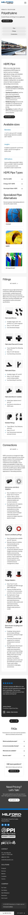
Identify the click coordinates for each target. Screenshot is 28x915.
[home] (7, 3)
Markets (3, 873)
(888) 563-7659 (5, 857)
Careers (3, 879)
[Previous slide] (11, 721)
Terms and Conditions (8, 906)
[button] (25, 3)
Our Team (3, 887)
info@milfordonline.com (7, 859)
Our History (4, 890)
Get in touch (4, 898)
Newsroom (4, 895)
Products (4, 9)
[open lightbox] (14, 46)
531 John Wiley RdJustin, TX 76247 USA (6, 853)
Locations (3, 876)
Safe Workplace (5, 893)
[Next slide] (16, 721)
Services (3, 871)
